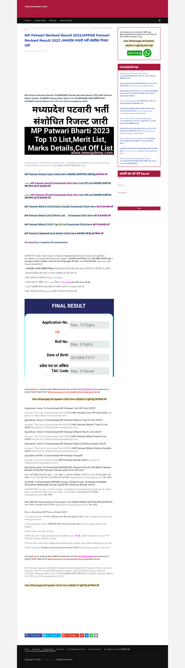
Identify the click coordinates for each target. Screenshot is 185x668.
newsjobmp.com (48, 659)
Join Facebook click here (76, 649)
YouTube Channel (94, 649)
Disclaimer (36, 649)
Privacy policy (48, 649)
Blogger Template (62, 664)
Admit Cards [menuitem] (66, 20)
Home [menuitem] (28, 20)
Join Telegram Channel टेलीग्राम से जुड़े (117, 649)
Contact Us (60, 649)
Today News (34, 28)
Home (27, 28)
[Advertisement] (69, 73)
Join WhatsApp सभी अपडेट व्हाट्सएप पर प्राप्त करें (40, 651)
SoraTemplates (38, 664)
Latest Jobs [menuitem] (39, 20)
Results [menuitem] (52, 20)
